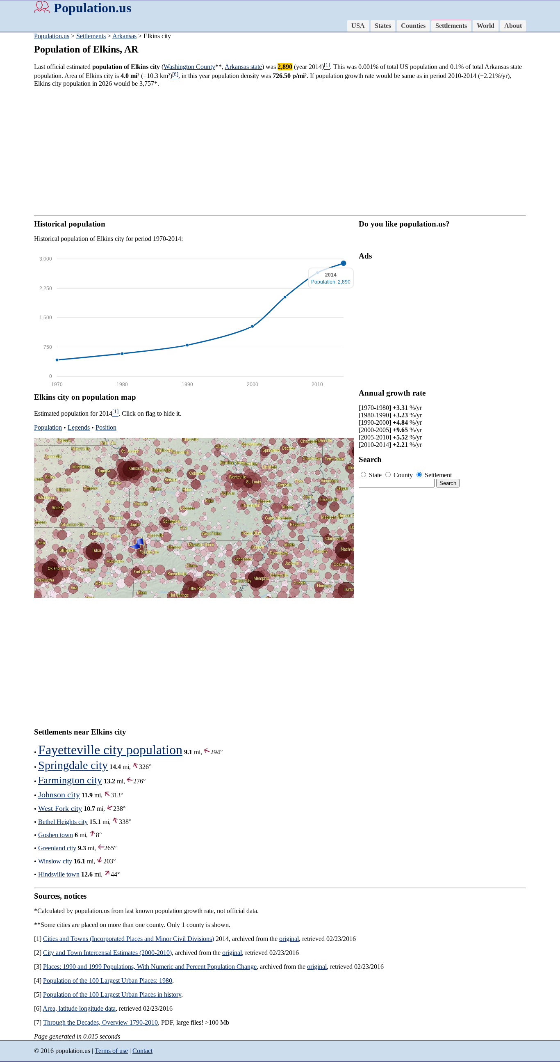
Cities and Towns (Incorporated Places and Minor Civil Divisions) (128, 938)
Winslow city (55, 861)
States (383, 25)
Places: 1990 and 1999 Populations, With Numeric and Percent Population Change (150, 966)
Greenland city (57, 848)
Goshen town (55, 834)
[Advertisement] (280, 151)
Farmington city (70, 780)
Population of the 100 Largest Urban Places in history (112, 994)
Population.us (92, 7)
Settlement (437, 474)
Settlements (451, 25)
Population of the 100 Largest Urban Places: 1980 (107, 980)
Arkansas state (243, 66)
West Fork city (60, 808)
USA (358, 25)
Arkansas (124, 35)
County (403, 474)
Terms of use (111, 1050)
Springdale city (73, 765)
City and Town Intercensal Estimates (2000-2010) (107, 952)
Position (106, 427)
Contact (142, 1050)
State (375, 474)
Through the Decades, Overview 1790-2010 (100, 1022)
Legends (79, 427)
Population (48, 427)
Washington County (189, 66)
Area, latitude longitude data (79, 1008)
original (289, 938)
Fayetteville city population (110, 749)
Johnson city (59, 794)
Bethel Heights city (63, 821)
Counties (413, 25)
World (485, 25)
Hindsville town (59, 874)
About (513, 25)
